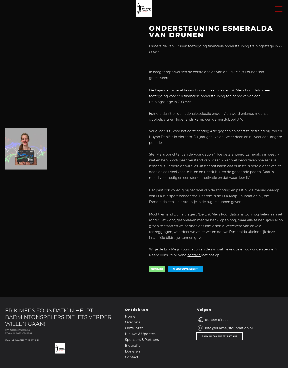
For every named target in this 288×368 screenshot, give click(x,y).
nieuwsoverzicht (185, 268)
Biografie (132, 346)
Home (130, 316)
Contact (131, 357)
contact (194, 255)
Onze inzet (134, 328)
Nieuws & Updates (140, 334)
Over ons (132, 322)
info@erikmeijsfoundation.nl (229, 328)
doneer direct (216, 320)
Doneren (132, 351)
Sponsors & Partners (142, 340)
